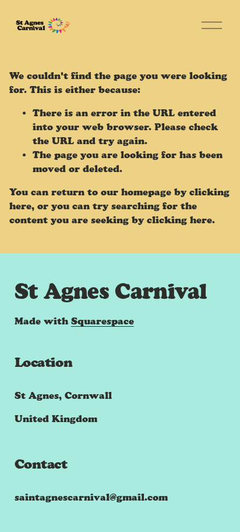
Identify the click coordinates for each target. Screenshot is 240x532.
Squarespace (102, 321)
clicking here (179, 220)
